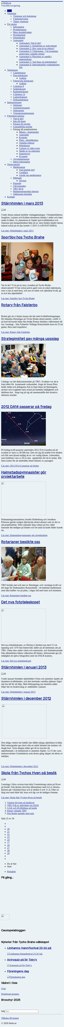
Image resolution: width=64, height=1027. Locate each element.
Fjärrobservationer (15, 116)
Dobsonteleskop (20, 99)
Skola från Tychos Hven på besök (29, 773)
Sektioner (17, 105)
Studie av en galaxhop (29, 151)
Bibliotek (17, 178)
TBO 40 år (18, 188)
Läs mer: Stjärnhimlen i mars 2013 (17, 230)
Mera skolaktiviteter (22, 32)
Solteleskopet (19, 89)
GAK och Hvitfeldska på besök (22, 808)
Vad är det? (18, 118)
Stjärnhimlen (19, 37)
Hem (9, 10)
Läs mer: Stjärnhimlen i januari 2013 (18, 692)
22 (8, 834)
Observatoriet (13, 164)
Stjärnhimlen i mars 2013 (22, 203)
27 (8, 848)
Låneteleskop (19, 72)
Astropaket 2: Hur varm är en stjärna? (36, 48)
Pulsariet (17, 183)
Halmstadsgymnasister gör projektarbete (23, 474)
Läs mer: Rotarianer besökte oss (16, 595)
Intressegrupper (14, 102)
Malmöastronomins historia (26, 191)
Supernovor (24, 153)
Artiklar (22, 78)
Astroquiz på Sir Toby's (22, 959)
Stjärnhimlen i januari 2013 (23, 667)
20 (8, 829)
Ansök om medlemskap (30, 175)
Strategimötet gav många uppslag (30, 339)
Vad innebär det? (27, 170)
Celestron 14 (19, 94)
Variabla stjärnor (26, 143)
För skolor (12, 24)
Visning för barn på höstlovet (20, 802)
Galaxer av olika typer (29, 148)
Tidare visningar (20, 21)
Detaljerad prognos (10, 994)
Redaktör (11, 871)
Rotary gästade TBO (17, 810)
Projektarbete (19, 35)
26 (8, 845)
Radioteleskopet (20, 91)
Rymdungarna (19, 29)
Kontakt (11, 197)
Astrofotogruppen (21, 108)
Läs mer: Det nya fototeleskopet (16, 661)
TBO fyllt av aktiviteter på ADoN (23, 805)
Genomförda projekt (22, 126)
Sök (3, 1011)
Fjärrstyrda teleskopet (23, 81)
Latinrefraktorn (20, 97)
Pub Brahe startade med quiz (20, 813)
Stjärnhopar (24, 145)
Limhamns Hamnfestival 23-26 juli (29, 948)
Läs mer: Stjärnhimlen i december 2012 (19, 766)
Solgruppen (18, 110)
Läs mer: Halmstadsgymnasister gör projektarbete (24, 535)
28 (8, 850)
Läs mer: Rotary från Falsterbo (15, 332)
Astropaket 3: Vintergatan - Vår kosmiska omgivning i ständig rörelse (38, 52)
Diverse (22, 180)
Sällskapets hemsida (22, 194)
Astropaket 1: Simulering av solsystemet (38, 46)
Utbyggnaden (19, 186)
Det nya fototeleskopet (20, 602)
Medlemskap (19, 167)
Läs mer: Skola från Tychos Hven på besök (21, 797)
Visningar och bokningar (24, 16)
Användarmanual (21, 159)
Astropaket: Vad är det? (30, 43)
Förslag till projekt (21, 124)
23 (8, 837)
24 (8, 840)
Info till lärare (19, 121)
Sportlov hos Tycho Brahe (22, 237)
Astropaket (18, 40)
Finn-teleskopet (20, 75)
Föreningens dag (18, 971)
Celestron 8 (18, 86)
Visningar (11, 13)
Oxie (3, 988)
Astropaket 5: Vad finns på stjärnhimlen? (38, 62)
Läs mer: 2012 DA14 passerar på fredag (20, 466)
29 (8, 853)
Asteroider (24, 135)
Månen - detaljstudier (29, 132)
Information (18, 27)
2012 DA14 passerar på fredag (26, 407)
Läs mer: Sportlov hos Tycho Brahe (18, 298)
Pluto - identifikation (28, 140)
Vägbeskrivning (20, 19)
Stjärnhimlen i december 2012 (26, 698)
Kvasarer (23, 156)
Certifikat (23, 172)
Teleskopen (12, 70)
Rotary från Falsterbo (19, 305)
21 (8, 831)
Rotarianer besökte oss (20, 542)
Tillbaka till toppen (10, 1018)
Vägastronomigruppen (23, 113)
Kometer (23, 137)
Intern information (21, 161)
